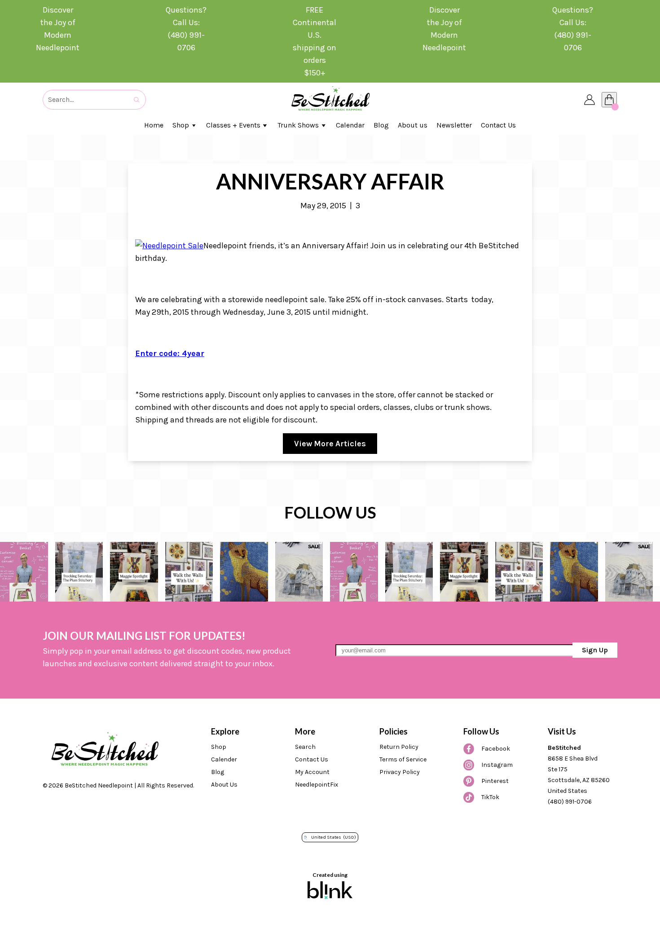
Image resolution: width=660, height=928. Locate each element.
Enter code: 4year (169, 353)
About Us (224, 784)
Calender (224, 759)
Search (305, 747)
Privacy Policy (399, 772)
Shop (218, 747)
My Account (312, 772)
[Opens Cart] (609, 99)
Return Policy (398, 747)
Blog (217, 772)
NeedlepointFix (316, 784)
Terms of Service (403, 759)
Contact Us (311, 759)
